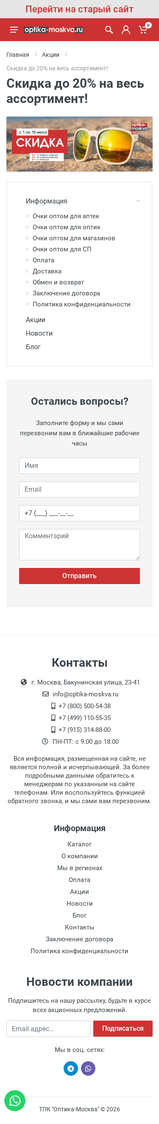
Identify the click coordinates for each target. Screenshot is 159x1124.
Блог (33, 347)
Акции (35, 320)
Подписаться (123, 1028)
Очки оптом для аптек (66, 216)
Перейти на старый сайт (79, 9)
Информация (46, 201)
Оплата (43, 260)
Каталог (79, 844)
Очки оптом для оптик (66, 227)
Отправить (79, 576)
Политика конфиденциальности (82, 304)
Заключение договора (66, 293)
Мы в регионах (79, 868)
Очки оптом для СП (62, 249)
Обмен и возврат (58, 282)
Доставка (47, 271)
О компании (79, 856)
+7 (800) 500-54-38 (85, 706)
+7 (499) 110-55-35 (85, 718)
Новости (39, 333)
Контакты (80, 927)
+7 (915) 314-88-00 (85, 730)
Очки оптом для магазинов (74, 238)
